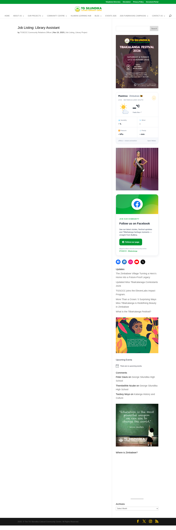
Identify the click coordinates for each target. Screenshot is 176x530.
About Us (17, 16)
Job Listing (70, 32)
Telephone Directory (113, 2)
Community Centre (56, 16)
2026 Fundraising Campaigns (133, 16)
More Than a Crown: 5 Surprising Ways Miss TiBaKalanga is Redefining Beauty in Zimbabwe (136, 303)
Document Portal (152, 2)
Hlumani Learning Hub (81, 16)
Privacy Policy (138, 2)
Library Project (81, 32)
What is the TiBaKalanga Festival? (133, 311)
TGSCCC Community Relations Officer (36, 32)
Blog (97, 16)
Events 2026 (110, 16)
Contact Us (157, 16)
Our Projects (34, 16)
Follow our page (132, 242)
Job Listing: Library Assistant (39, 28)
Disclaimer (127, 2)
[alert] (137, 365)
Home (7, 16)
